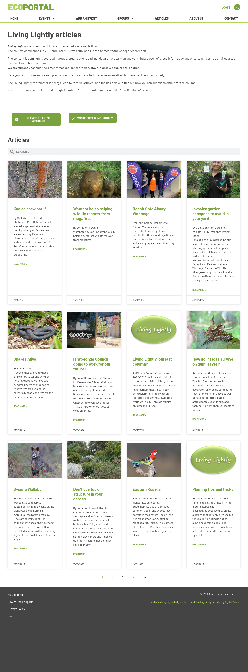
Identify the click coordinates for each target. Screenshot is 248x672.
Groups (123, 18)
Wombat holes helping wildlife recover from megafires (93, 213)
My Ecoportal (15, 594)
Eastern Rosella (147, 489)
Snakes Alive (25, 359)
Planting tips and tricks (212, 489)
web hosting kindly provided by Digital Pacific (215, 602)
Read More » (20, 263)
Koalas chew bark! (30, 208)
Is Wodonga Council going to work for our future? (91, 364)
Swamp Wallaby (28, 489)
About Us (196, 18)
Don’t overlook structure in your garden (88, 494)
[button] (237, 7)
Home (14, 18)
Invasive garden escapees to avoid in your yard (210, 213)
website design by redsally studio (169, 602)
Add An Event (86, 18)
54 (144, 577)
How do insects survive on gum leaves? (212, 361)
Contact (231, 18)
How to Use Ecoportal (21, 602)
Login (225, 7)
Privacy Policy (16, 608)
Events (44, 18)
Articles (162, 18)
